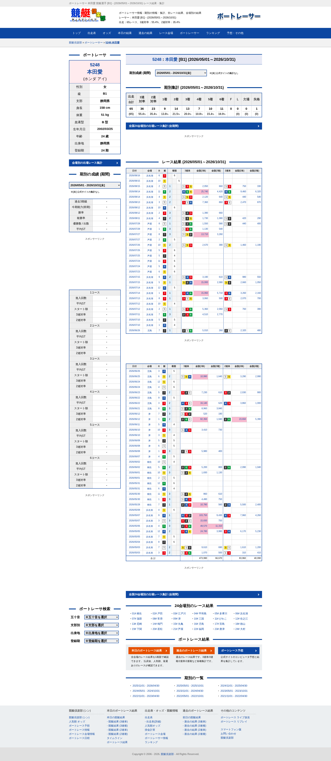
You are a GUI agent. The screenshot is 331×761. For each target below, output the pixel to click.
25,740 (204, 191)
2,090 (243, 467)
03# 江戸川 (179, 613)
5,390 (258, 419)
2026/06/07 (134, 456)
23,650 (242, 419)
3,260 (220, 234)
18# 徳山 (240, 623)
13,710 (204, 234)
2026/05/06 (134, 526)
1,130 (205, 229)
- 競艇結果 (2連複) (117, 733)
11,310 (218, 526)
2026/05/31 (134, 483)
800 (220, 467)
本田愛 (95, 72)
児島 (149, 330)
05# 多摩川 (221, 613)
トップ (76, 33)
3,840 (219, 408)
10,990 (203, 376)
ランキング (151, 742)
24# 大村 (240, 628)
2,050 (205, 186)
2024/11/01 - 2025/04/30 (233, 685)
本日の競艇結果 (116, 717)
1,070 (204, 552)
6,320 (258, 191)
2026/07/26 (134, 245)
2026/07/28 (134, 223)
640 (221, 197)
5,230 (258, 531)
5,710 (220, 293)
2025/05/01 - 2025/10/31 (190, 685)
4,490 (204, 499)
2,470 (243, 202)
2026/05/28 (134, 504)
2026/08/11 (134, 218)
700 (259, 298)
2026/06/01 (134, 472)
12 (159, 287)
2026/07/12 (134, 303)
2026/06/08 (134, 446)
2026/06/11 (134, 424)
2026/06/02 (134, 462)
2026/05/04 (134, 542)
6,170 (243, 531)
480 (259, 330)
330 (259, 186)
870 (259, 202)
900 (259, 392)
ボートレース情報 (79, 729)
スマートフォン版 (231, 729)
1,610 (243, 547)
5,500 (243, 504)
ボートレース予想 (232, 650)
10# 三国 (199, 618)
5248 (95, 64)
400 (259, 223)
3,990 (219, 531)
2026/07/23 (134, 271)
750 (244, 186)
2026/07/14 (134, 287)
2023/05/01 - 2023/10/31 (234, 690)
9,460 (243, 191)
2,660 (243, 282)
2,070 (243, 298)
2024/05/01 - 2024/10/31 (146, 690)
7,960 (243, 515)
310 (244, 552)
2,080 (220, 282)
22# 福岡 (199, 628)
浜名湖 (149, 175)
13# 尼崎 (137, 623)
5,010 (205, 330)
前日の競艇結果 (192, 717)
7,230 (204, 392)
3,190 (205, 277)
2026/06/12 (134, 413)
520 (205, 413)
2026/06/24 (134, 381)
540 (259, 197)
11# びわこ (221, 618)
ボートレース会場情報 (82, 733)
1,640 (219, 376)
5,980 (204, 451)
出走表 (149, 717)
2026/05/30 (134, 494)
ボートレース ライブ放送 (235, 717)
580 (221, 223)
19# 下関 (137, 628)
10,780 (203, 504)
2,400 (258, 504)
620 (220, 403)
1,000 (258, 403)
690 (220, 547)
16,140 (203, 403)
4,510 (205, 314)
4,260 (258, 515)
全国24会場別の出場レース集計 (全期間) (154, 125)
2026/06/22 (134, 397)
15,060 (204, 293)
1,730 (205, 218)
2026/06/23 (134, 392)
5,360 (205, 309)
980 (244, 277)
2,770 (220, 314)
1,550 (205, 223)
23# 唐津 (220, 628)
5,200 (204, 467)
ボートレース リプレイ (234, 721)
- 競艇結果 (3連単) (117, 721)
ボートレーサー (94, 42)
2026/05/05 (134, 531)
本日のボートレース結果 (147, 650)
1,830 (204, 472)
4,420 (220, 191)
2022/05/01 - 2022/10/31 (190, 695)
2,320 (243, 330)
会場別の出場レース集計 (87, 162)
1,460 (243, 245)
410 (259, 552)
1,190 (258, 245)
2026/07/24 (134, 261)
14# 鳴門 (158, 623)
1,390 (205, 213)
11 (159, 191)
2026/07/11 (134, 314)
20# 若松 (158, 628)
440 (244, 197)
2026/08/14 (134, 191)
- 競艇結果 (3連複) (117, 725)
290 (259, 218)
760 (244, 309)
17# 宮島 (220, 623)
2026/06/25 (134, 376)
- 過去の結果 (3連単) (194, 721)
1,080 (220, 218)
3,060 (205, 298)
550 (259, 277)
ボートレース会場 (155, 733)
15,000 (204, 282)
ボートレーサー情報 (156, 738)
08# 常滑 (158, 618)
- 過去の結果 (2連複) (194, 733)
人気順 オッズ (77, 721)
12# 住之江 (241, 618)
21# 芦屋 (178, 628)
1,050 (258, 282)
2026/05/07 (134, 515)
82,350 (203, 419)
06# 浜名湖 (241, 613)
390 (221, 245)
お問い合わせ (228, 733)
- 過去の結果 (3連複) (194, 725)
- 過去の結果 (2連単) (194, 729)
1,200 (258, 547)
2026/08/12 (134, 207)
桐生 (149, 462)
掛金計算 (150, 729)
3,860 (243, 403)
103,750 (203, 515)
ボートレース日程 (79, 738)
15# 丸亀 (178, 623)
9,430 (219, 515)
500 (221, 298)
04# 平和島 (200, 613)
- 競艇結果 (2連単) (117, 729)
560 (220, 504)
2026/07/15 (134, 277)
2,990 (258, 376)
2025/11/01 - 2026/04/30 (146, 685)
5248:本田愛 (113, 42)
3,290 (243, 376)
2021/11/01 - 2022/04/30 (233, 695)
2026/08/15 (134, 181)
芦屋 (149, 223)
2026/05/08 (134, 510)
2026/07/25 (134, 255)
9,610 (204, 547)
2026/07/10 (134, 319)
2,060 (220, 309)
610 (221, 277)
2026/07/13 (134, 298)
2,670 (205, 245)
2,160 (258, 293)
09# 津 (177, 618)
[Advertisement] (95, 262)
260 (221, 330)
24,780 (203, 531)
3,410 (204, 429)
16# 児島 (199, 623)
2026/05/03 (134, 547)
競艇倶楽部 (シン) (79, 717)
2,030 (243, 392)
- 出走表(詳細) (153, 721)
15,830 (203, 520)
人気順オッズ (152, 725)
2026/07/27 (134, 234)
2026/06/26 (134, 330)
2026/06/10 (134, 429)
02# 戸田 (158, 613)
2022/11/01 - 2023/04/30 (146, 695)
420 (244, 218)
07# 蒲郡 (137, 618)
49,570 (203, 526)
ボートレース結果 (117, 742)
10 (159, 181)
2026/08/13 (134, 202)
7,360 (205, 202)
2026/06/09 (134, 440)
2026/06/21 (134, 408)
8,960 (204, 408)
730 (220, 429)
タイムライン (114, 738)
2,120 (205, 197)
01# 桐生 (137, 613)
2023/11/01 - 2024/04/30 (190, 690)
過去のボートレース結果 (191, 650)
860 (221, 202)
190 (220, 413)
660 (221, 186)
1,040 (219, 419)
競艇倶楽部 (75, 42)
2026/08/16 (134, 175)
